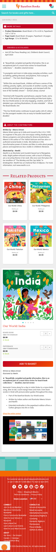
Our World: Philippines (41, 206)
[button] (23, 322)
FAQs (20, 492)
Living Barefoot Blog (11, 541)
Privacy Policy (36, 495)
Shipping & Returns (31, 492)
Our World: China (15, 206)
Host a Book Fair (10, 523)
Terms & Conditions (21, 495)
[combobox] (28, 13)
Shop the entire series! (12, 413)
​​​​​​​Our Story (7, 535)
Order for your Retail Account (15, 529)
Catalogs (15, 538)
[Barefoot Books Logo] (28, 6)
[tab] (28, 26)
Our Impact (17, 535)
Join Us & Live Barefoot (12, 507)
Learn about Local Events (13, 526)
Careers (6, 538)
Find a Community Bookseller (15, 515)
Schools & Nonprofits (37, 507)
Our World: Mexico (41, 249)
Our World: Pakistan (15, 249)
